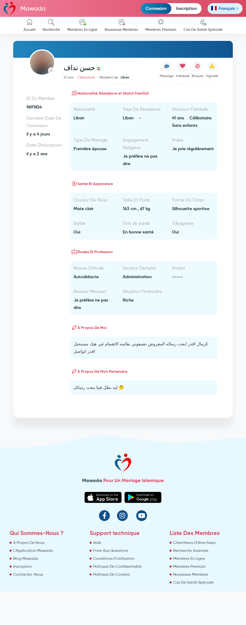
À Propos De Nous (28, 542)
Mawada (32, 8)
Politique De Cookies (111, 574)
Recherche (51, 29)
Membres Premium (160, 29)
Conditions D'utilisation (114, 558)
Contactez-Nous (28, 574)
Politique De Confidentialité (117, 566)
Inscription (186, 8)
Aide (97, 542)
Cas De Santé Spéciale (203, 29)
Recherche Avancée (190, 550)
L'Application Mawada (33, 550)
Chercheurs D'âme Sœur (194, 542)
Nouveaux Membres (121, 29)
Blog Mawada (25, 558)
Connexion (156, 8)
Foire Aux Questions (110, 550)
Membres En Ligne (82, 29)
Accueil (29, 29)
